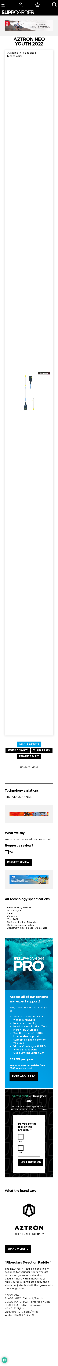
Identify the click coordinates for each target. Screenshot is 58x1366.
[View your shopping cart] (37, 4)
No (20, 1152)
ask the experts (29, 744)
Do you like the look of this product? (27, 1127)
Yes (11, 852)
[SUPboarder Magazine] (17, 12)
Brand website (17, 1249)
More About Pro (23, 1076)
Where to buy (41, 750)
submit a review (18, 750)
